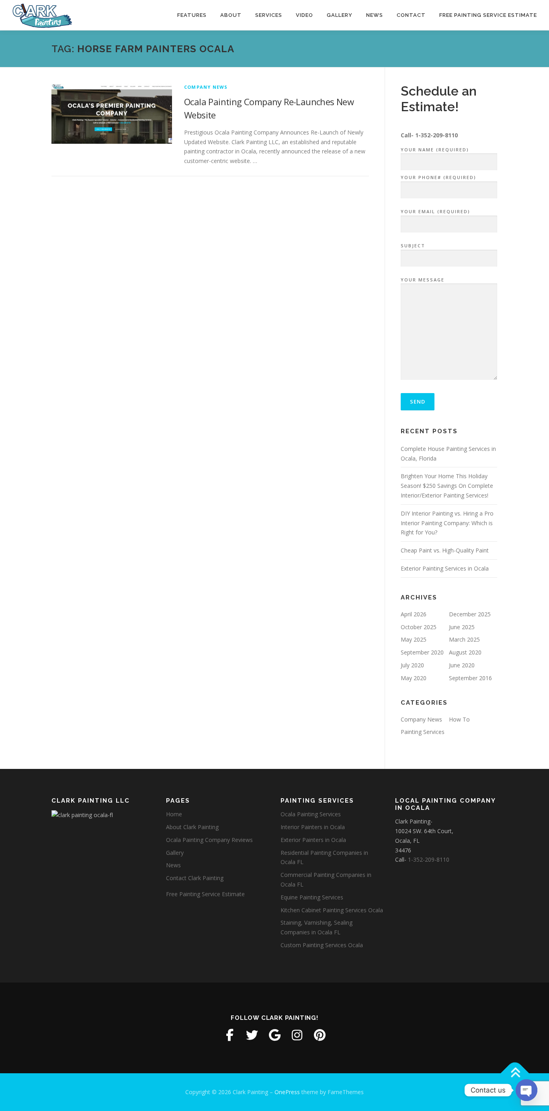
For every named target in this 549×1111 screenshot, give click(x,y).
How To (459, 719)
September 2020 (422, 652)
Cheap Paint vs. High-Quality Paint (445, 550)
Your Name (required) (435, 150)
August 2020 (465, 652)
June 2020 (462, 665)
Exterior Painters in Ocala (313, 840)
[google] (274, 1035)
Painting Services (423, 732)
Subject (413, 246)
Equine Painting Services (312, 897)
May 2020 (413, 678)
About (231, 15)
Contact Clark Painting (194, 878)
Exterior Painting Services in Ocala (445, 568)
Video (304, 15)
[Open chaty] (526, 1090)
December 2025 (470, 614)
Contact (411, 15)
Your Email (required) (435, 211)
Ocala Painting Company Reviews (209, 840)
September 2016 (470, 678)
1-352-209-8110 (436, 135)
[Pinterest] (319, 1035)
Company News (205, 87)
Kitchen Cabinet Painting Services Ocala (332, 910)
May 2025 (413, 639)
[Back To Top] (515, 1073)
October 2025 (418, 627)
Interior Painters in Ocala (313, 827)
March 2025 (464, 639)
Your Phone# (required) (438, 177)
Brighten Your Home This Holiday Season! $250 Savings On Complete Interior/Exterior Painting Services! (447, 485)
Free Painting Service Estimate (488, 15)
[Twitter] (252, 1035)
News (374, 15)
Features (192, 15)
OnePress (287, 1092)
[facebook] (229, 1035)
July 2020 (412, 665)
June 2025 (462, 627)
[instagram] (297, 1035)
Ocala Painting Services (311, 814)
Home (174, 814)
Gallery (339, 15)
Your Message (423, 280)
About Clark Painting (192, 827)
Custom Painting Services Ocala (322, 945)
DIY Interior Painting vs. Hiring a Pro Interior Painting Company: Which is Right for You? (447, 523)
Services (268, 15)
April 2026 (413, 614)
